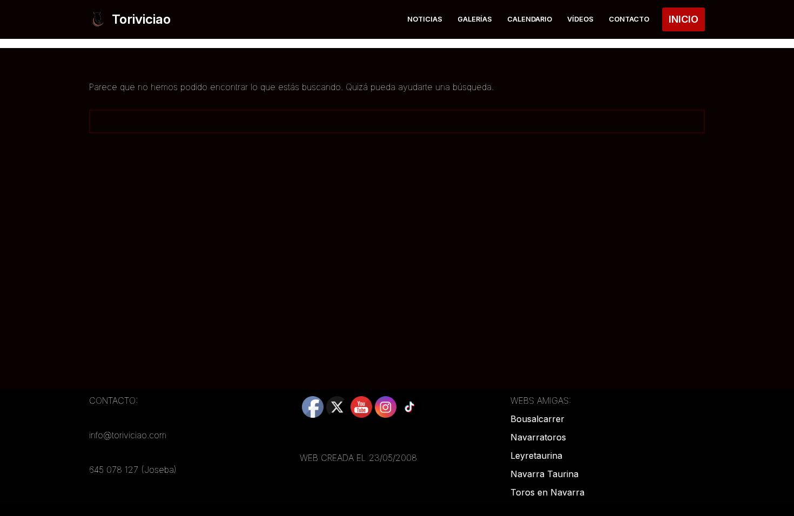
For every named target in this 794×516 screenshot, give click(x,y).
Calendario (529, 19)
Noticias (424, 19)
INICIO (683, 19)
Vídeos (580, 19)
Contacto (629, 19)
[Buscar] (693, 121)
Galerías (474, 19)
